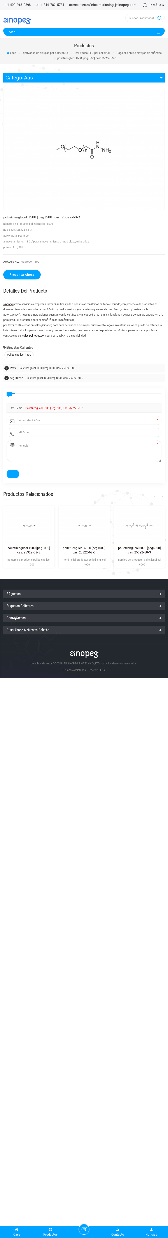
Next (162, 495)
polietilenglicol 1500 (19, 354)
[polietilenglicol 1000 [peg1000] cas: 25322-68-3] (28, 526)
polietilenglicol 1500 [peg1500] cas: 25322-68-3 (54, 408)
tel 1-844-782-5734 (50, 5)
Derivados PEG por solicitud (92, 52)
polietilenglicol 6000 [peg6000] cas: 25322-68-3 (139, 550)
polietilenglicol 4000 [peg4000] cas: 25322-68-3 (54, 377)
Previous (155, 495)
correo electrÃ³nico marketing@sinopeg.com (102, 5)
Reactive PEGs (96, 670)
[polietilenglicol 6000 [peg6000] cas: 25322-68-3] (139, 526)
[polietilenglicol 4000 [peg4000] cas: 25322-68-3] (84, 526)
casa (13, 52)
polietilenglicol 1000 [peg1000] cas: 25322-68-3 (47, 368)
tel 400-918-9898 (18, 5)
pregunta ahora (22, 274)
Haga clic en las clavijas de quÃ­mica (139, 52)
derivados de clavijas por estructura (45, 52)
